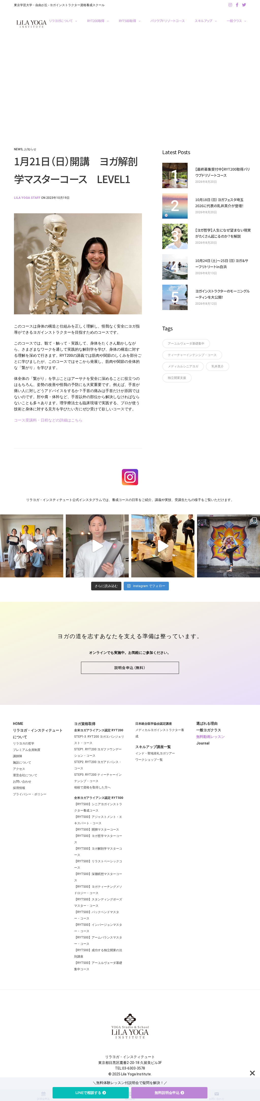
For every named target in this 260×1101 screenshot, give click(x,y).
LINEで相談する (88, 1092)
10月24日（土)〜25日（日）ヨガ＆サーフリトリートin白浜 (221, 263)
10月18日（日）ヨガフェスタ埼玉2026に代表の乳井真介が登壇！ (219, 202)
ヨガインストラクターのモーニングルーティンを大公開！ (222, 294)
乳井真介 (218, 366)
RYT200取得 (95, 20)
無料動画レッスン (210, 737)
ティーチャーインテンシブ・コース (192, 355)
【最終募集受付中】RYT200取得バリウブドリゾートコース (222, 172)
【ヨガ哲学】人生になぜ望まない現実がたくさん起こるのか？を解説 (223, 233)
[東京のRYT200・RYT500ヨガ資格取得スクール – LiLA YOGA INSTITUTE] (31, 24)
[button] (130, 668)
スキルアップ (203, 20)
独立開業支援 (177, 378)
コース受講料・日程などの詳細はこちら (48, 420)
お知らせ (30, 149)
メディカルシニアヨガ (183, 366)
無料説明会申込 (167, 1092)
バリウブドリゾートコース (167, 20)
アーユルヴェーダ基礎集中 (186, 343)
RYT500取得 (127, 20)
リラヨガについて (61, 20)
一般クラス (234, 20)
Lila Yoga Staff (27, 198)
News (18, 149)
